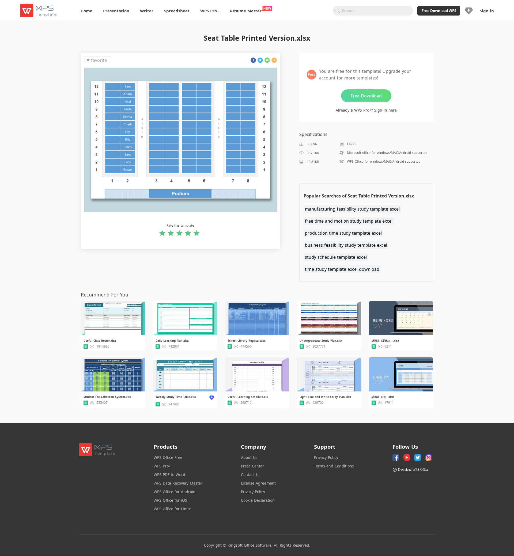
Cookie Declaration (258, 500)
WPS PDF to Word (169, 474)
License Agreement (258, 483)
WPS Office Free (168, 457)
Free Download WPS (439, 10)
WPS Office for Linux (172, 508)
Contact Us (250, 474)
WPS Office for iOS (170, 500)
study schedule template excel (336, 257)
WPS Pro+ (162, 466)
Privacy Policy (253, 491)
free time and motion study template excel (348, 221)
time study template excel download (342, 269)
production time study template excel (343, 233)
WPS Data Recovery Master (178, 483)
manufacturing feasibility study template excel (352, 209)
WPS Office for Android (174, 491)
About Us (249, 457)
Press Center (252, 466)
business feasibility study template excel (346, 245)
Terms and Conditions (334, 466)
